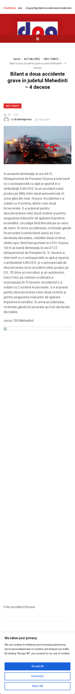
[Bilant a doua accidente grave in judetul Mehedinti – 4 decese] (37, 145)
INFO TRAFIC (51, 59)
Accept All (37, 666)
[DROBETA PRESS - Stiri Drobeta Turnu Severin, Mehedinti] (37, 33)
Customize (37, 676)
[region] (37, 663)
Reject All (37, 686)
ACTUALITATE (32, 59)
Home (16, 59)
